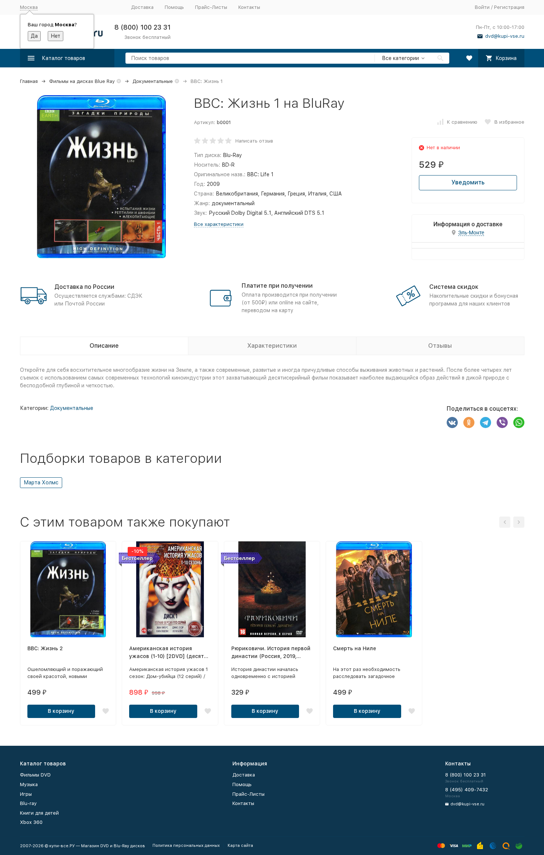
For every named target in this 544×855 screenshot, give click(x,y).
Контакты (249, 7)
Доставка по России (84, 286)
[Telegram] (485, 422)
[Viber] (502, 422)
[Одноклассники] (468, 422)
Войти (482, 7)
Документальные (152, 81)
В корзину (61, 711)
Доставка (142, 7)
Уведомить (467, 182)
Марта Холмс (41, 482)
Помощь (174, 7)
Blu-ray (28, 803)
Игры (26, 794)
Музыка (29, 784)
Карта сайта (240, 845)
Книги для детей (39, 813)
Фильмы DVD (35, 775)
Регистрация (509, 7)
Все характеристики (219, 224)
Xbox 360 (31, 822)
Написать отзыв (254, 141)
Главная (29, 81)
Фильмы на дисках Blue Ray (82, 81)
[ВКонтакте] (452, 422)
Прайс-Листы (211, 7)
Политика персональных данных (186, 845)
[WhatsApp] (518, 422)
